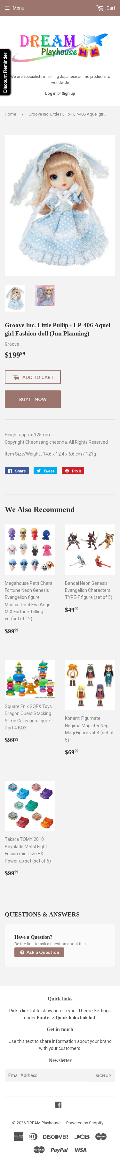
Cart (110, 8)
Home (10, 114)
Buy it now (33, 399)
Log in (50, 93)
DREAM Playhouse (43, 1122)
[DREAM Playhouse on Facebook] (58, 1105)
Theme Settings (94, 1010)
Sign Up (103, 1075)
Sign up (68, 93)
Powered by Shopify (84, 1122)
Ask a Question (42, 952)
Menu (18, 8)
